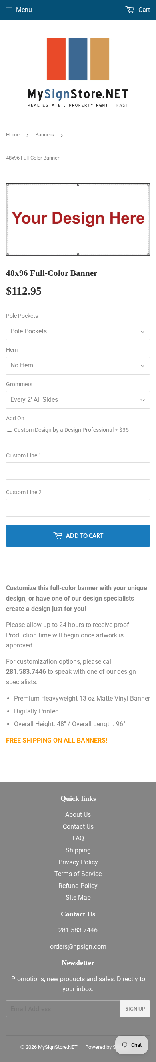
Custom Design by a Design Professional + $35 (71, 430)
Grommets (19, 384)
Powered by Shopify (107, 1047)
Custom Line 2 (24, 492)
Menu (24, 10)
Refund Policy (78, 886)
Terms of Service (78, 874)
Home (13, 135)
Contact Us (78, 826)
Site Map (78, 897)
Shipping (78, 850)
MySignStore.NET (58, 1047)
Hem (12, 350)
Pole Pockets (22, 316)
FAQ (78, 838)
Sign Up (135, 1009)
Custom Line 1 (24, 455)
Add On (15, 418)
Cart (143, 10)
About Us (78, 814)
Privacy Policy (78, 862)
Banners (44, 135)
